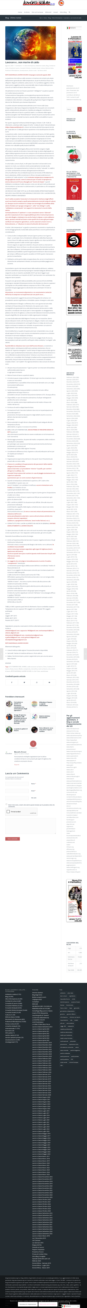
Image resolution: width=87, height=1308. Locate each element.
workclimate (44, 671)
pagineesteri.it (71, 865)
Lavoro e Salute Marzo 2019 (41, 1161)
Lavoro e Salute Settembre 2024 (42, 1231)
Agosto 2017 (70, 609)
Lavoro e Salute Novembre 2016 (42, 1177)
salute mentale (64, 1050)
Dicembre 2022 (71, 464)
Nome (33, 784)
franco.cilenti (43, 70)
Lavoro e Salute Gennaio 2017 (41, 1074)
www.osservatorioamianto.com (76, 783)
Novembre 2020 (72, 521)
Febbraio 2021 (71, 514)
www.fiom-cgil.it (72, 767)
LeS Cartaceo (36, 1240)
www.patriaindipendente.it (75, 856)
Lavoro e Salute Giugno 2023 (41, 1104)
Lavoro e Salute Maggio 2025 (41, 1154)
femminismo (69, 1005)
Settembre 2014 (71, 689)
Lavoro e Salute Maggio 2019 (41, 1140)
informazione (64, 1017)
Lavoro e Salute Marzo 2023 (41, 1170)
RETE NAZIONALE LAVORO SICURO (21, 671)
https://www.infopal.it (73, 872)
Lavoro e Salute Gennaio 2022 (41, 1086)
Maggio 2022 (70, 480)
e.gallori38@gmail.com (12, 637)
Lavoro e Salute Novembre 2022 (42, 1190)
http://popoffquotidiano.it (75, 763)
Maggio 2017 (70, 616)
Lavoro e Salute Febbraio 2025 (41, 1070)
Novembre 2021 (72, 493)
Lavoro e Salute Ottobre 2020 (41, 1199)
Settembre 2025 (71, 389)
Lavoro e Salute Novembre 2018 (42, 1181)
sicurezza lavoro (24, 70)
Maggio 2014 (70, 698)
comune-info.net (72, 792)
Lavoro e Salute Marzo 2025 (41, 1174)
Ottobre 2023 (71, 441)
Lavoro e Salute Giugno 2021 (41, 1099)
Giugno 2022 (70, 477)
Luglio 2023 (70, 448)
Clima (44, 666)
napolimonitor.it (72, 870)
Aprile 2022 (70, 482)
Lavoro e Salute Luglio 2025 (40, 1131)
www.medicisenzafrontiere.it (75, 745)
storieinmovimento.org (74, 808)
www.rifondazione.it (73, 729)
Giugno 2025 (70, 395)
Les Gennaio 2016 (37, 1243)
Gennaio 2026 (71, 380)
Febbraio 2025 (71, 405)
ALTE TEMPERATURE (15, 666)
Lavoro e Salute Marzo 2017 (41, 1156)
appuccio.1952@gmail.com (29, 631)
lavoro (16, 669)
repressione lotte (73, 1044)
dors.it (69, 806)
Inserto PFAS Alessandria (40, 1013)
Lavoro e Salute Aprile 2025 (40, 1040)
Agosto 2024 (70, 418)
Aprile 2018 (70, 591)
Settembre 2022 (71, 471)
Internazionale (9, 1028)
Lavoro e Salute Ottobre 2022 (41, 1204)
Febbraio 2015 (71, 677)
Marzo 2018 (70, 593)
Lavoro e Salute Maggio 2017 (41, 1136)
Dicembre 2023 (71, 436)
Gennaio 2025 (71, 407)
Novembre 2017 (72, 602)
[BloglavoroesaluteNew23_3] (43, 4)
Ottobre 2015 (71, 659)
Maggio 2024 (70, 425)
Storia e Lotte (32, 70)
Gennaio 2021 (71, 516)
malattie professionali (66, 1029)
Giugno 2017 (70, 614)
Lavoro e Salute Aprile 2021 (40, 1031)
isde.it (68, 845)
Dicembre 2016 (71, 627)
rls (33, 671)
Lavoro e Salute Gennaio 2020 (41, 1081)
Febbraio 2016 (71, 650)
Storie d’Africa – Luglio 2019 (40, 1265)
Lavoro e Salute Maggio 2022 (41, 1147)
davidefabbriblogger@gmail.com (16, 640)
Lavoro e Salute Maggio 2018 (41, 1138)
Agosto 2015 (70, 664)
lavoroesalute (70, 1023)
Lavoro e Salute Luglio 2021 (40, 1122)
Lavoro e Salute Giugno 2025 (41, 1109)
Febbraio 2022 (71, 486)
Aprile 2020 (70, 536)
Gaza (70, 1008)
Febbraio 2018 (71, 596)
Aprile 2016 (70, 646)
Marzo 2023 (70, 457)
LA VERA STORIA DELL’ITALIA (41, 1024)
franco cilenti (63, 1008)
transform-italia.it (72, 815)
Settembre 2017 (71, 607)
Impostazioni (64, 1304)
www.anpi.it (70, 779)
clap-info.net (70, 824)
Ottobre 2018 (71, 577)
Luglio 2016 (70, 639)
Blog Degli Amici (37, 995)
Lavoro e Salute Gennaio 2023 (41, 1088)
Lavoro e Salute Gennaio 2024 (41, 1090)
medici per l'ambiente (66, 1035)
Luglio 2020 (70, 530)
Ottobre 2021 (71, 496)
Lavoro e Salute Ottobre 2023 (41, 1206)
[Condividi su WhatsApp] (37, 682)
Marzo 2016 (70, 648)
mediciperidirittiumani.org (75, 799)
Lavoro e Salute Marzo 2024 (41, 1172)
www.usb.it (70, 770)
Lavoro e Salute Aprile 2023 (40, 1036)
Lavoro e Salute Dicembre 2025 (42, 1056)
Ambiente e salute (40, 65)
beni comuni (63, 996)
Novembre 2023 (72, 439)
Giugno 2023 (70, 450)
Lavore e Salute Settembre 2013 (42, 1027)
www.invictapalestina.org (74, 861)
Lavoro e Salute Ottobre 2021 (41, 1202)
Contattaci (35, 1002)
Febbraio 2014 (71, 705)
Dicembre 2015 (71, 655)
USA (61, 1065)
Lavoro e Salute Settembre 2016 (42, 1213)
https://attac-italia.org (73, 733)
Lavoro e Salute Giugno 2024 (41, 1106)
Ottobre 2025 (71, 386)
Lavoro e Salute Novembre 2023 (42, 1193)
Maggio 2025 (70, 398)
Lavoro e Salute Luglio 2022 (40, 1124)
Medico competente (24, 669)
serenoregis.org (71, 858)
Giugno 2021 (70, 505)
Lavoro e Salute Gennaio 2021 (41, 1083)
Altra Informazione (30, 65)
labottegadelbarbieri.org (74, 790)
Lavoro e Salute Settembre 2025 (42, 1234)
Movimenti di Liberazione (13, 1019)
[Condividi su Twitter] (24, 682)
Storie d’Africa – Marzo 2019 (41, 1268)
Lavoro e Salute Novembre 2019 (42, 1184)
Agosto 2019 (70, 555)
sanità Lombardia (65, 1053)
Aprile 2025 (70, 400)
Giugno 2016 (70, 641)
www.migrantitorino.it (73, 754)
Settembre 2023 (71, 443)
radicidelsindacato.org (73, 854)
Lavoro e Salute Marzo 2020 (41, 1163)
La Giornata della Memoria (40, 1018)
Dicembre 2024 (71, 409)
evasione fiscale (75, 1002)
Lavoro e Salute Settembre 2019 (42, 1220)
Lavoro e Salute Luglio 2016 (40, 1111)
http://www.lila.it (72, 740)
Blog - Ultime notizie (13, 18)
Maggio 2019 (70, 561)
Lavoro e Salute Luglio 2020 (40, 1120)
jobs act (62, 1023)
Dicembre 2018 (71, 573)
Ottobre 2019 (71, 550)
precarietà (73, 1041)
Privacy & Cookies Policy (39, 1254)
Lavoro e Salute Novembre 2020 (42, 1186)
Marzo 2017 (70, 621)
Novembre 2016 (72, 630)
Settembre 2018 (71, 580)
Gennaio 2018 (71, 598)
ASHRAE (24, 666)
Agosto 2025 (70, 391)
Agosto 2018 (70, 582)
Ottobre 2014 (71, 686)
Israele (76, 1020)
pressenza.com (71, 822)
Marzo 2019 (70, 566)
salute (77, 1047)
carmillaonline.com (72, 817)
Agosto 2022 (70, 473)
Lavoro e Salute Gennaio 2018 (41, 1077)
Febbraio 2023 (71, 459)
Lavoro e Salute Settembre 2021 (42, 1224)
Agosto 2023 (70, 445)
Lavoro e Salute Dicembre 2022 (42, 1049)
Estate (12, 669)
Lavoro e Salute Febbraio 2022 (41, 1063)
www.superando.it (72, 756)
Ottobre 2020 (71, 523)
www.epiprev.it (71, 760)
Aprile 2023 (70, 455)
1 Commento (18, 65)
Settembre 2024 (71, 416)
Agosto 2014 (70, 691)
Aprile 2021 (70, 509)
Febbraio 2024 (71, 432)
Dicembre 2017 (71, 600)
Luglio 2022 (70, 475)
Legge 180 (63, 1026)
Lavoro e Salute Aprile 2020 (40, 1029)
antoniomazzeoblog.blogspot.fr (76, 801)
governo (62, 1014)
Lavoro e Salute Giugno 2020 (41, 1097)
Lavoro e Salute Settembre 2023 (42, 1229)
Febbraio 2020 (71, 541)
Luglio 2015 (70, 666)
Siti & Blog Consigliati (38, 1256)
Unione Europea (73, 1062)
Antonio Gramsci (37, 993)
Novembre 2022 (72, 466)
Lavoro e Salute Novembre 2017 (42, 1179)
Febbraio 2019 (71, 568)
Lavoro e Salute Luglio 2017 (40, 1113)
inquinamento (64, 1020)
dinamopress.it (71, 795)
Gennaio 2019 (71, 571)
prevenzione (63, 1044)
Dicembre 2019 (71, 546)
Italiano (73, 28)
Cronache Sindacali (11, 1008)
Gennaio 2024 (71, 434)
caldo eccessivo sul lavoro (34, 666)
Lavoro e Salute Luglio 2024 (40, 1129)
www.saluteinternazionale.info (76, 735)
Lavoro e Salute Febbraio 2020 (41, 1058)
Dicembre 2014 (71, 682)
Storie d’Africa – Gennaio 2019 (41, 1263)
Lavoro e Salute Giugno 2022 (41, 1102)
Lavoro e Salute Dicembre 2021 (42, 1047)
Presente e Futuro (38, 1252)
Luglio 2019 (70, 557)
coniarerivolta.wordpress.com (76, 797)
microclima (34, 669)
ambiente (62, 993)
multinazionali (64, 1041)
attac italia (70, 993)
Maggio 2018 (70, 589)
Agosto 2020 (70, 527)
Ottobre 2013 (71, 707)
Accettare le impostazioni (28, 1304)
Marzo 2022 (70, 484)
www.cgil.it (70, 765)
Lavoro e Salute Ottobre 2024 (41, 1209)
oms (49, 669)
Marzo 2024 (70, 430)
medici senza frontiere (66, 1038)
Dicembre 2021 (71, 491)
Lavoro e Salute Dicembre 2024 (42, 1054)
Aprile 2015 (70, 673)
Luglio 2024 (70, 420)
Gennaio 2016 (71, 652)
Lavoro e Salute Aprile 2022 (40, 1033)
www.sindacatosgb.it (73, 776)
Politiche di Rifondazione (12, 70)
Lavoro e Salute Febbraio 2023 (41, 1065)
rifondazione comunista (66, 1047)
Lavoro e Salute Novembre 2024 (42, 1195)
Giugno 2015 (70, 668)
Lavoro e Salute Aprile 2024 (40, 1038)
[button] (70, 57)
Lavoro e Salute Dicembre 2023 (42, 1052)
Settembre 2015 (71, 661)
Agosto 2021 (70, 500)
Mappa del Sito (37, 1245)
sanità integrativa (75, 1050)
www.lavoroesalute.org (74, 99)
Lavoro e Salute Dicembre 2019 (42, 1043)
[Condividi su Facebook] (11, 682)
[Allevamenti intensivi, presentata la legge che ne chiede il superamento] (1, 654)
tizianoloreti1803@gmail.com (14, 635)
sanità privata (75, 1056)
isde (71, 1020)
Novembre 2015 (72, 657)
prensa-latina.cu (72, 851)
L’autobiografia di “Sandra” (40, 1015)
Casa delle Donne (65, 999)
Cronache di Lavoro (14, 68)
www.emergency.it (72, 742)
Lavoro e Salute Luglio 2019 (40, 1118)
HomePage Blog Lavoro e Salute (42, 1011)
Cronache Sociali (35, 68)
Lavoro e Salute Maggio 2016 (41, 1134)
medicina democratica (66, 1032)
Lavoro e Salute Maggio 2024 (41, 1152)
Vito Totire (37, 671)
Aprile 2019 (70, 564)
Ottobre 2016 (71, 632)
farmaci (62, 1005)
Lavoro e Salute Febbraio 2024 (41, 1068)
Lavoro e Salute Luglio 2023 (40, 1127)
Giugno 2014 (70, 696)
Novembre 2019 (72, 548)
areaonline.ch (71, 840)
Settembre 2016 (71, 634)
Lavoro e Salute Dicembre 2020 (42, 1045)
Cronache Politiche (25, 68)
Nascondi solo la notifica (48, 1304)
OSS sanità (8, 1033)
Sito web (33, 798)
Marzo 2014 (70, 702)
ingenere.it (70, 826)
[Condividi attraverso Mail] (49, 682)
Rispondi (16, 764)
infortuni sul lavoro (75, 1017)
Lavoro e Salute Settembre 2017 (42, 1215)
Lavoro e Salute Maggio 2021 (41, 1145)
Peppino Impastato (38, 1249)
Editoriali (35, 1004)
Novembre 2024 (72, 411)
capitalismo (72, 996)
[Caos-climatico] (30, 43)
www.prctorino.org (72, 731)
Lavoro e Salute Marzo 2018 (41, 1159)
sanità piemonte (64, 1056)
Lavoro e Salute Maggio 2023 (41, 1149)
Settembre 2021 (71, 498)
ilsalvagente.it (71, 831)
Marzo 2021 (70, 511)
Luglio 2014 (70, 693)
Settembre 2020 (71, 525)
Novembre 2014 (72, 684)
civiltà (73, 999)
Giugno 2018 (70, 586)
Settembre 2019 (71, 552)
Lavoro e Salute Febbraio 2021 (41, 1061)
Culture (43, 68)
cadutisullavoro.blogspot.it (75, 785)
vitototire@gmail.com (12, 631)
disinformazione (64, 1002)
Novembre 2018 (72, 575)
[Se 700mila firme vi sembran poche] (85, 654)
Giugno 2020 (70, 532)
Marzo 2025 (70, 402)
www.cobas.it (71, 774)
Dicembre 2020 (71, 518)
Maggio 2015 (70, 671)
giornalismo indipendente (67, 1011)
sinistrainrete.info (72, 838)
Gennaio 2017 (71, 625)
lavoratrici (8, 1031)
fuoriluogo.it (70, 820)
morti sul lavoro (43, 669)
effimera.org (70, 849)
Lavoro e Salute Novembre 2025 (42, 1197)
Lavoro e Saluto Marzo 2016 (41, 1236)
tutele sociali (63, 1062)
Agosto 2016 (70, 636)
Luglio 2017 (70, 611)
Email (33, 791)
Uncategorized (9, 1042)
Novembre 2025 (72, 384)
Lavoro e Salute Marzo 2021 (41, 1165)
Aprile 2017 (70, 618)
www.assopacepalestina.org (75, 863)
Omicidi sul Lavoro (38, 1247)
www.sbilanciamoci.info (74, 738)
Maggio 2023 (70, 452)
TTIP (72, 1059)
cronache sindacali (11, 1026)
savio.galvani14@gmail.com (30, 637)
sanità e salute (9, 1035)
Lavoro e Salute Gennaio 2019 (41, 1079)
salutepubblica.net (72, 810)
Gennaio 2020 (71, 543)
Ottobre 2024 (71, 414)
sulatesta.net (71, 842)
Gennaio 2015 (71, 680)
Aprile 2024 (70, 427)
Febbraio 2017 (71, 623)
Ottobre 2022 (71, 468)
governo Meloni (71, 1014)
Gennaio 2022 (71, 489)
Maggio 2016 (70, 643)
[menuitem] (20, 12)
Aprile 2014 (70, 700)
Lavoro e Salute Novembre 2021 (42, 1188)
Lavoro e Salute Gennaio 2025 (41, 1093)
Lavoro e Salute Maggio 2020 (41, 1143)
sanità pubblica (64, 1059)
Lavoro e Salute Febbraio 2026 (41, 1072)
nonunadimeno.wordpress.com (76, 813)
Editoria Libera (49, 68)
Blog (47, 65)
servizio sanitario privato (13, 1037)
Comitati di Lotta (10, 1001)
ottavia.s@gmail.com (12, 633)
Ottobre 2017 (71, 605)
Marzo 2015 (70, 675)
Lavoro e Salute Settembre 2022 (42, 1227)
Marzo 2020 (70, 539)
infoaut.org (70, 847)
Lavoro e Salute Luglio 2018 (40, 1115)
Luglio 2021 (70, 502)
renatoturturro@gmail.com (34, 635)
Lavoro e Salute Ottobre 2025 (41, 1211)
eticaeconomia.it (72, 804)
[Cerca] (69, 12)
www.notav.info (71, 758)
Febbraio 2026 (71, 377)
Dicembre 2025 (71, 382)
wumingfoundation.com (74, 788)
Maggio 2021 (70, 507)
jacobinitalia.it (71, 829)
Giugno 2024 (70, 423)
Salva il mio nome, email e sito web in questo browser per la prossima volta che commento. (31, 805)
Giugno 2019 (70, 559)
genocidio (76, 1008)
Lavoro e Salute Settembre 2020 (42, 1222)
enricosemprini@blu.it (46, 631)
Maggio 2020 (70, 534)
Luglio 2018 (70, 584)
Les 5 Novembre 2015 (39, 1238)
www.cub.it (70, 772)
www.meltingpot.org (73, 867)
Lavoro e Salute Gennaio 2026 (41, 1095)
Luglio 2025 (70, 393)
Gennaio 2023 (71, 461)
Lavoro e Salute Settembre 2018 (42, 1218)
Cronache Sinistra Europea (13, 1010)
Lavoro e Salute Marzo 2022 (41, 1168)
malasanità (71, 1026)
